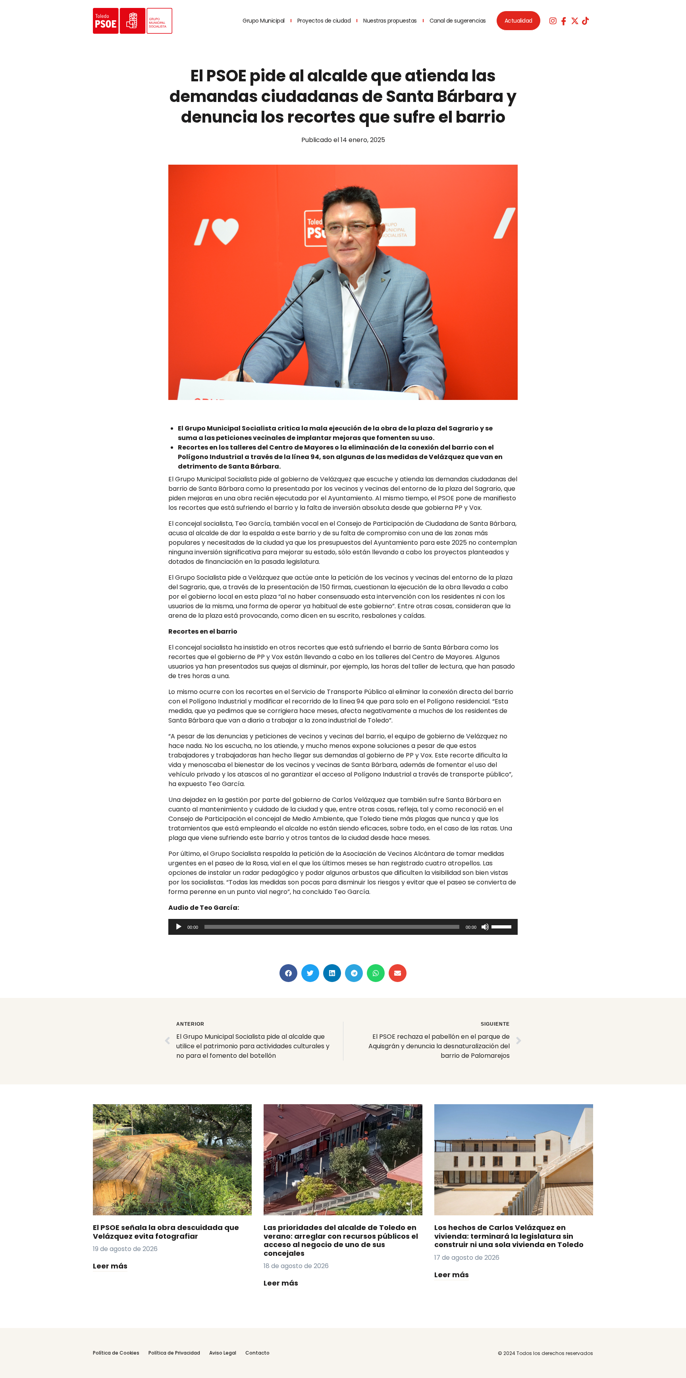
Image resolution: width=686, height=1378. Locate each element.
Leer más (110, 1266)
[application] (343, 927)
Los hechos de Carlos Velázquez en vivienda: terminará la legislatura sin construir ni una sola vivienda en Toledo (509, 1235)
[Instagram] (553, 20)
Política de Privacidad (174, 1352)
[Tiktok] (585, 20)
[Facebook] (564, 20)
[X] (575, 20)
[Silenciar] (485, 927)
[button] (288, 973)
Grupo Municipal (264, 21)
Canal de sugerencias (458, 21)
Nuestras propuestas (390, 21)
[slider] (502, 926)
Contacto (257, 1352)
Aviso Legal (222, 1352)
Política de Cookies (116, 1352)
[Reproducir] (179, 927)
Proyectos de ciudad (324, 21)
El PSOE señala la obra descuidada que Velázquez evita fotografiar (166, 1231)
